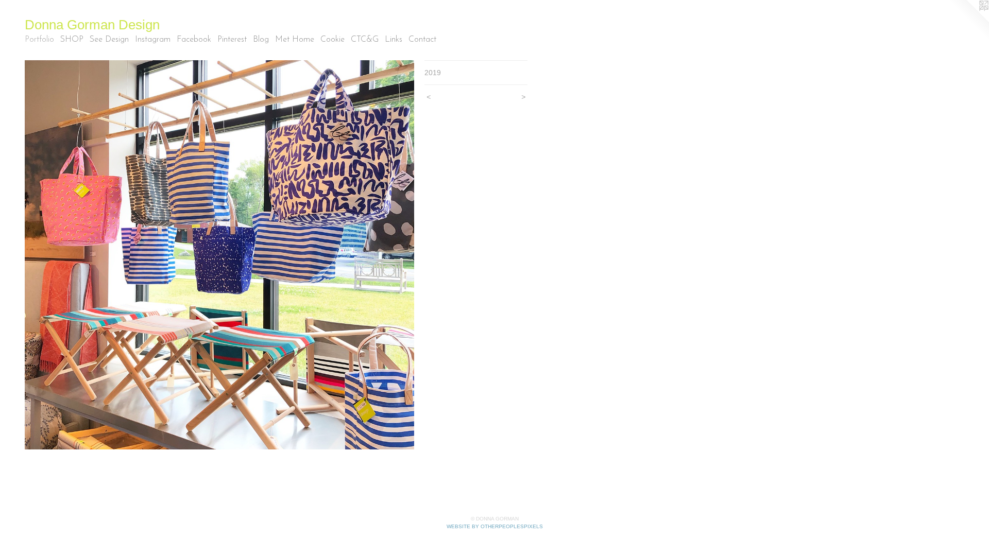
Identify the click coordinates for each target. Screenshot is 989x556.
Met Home (294, 40)
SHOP (71, 40)
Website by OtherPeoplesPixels (495, 526)
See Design (109, 40)
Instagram (152, 40)
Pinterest (232, 40)
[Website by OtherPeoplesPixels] (968, 20)
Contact (422, 40)
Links (393, 40)
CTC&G (365, 40)
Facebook (194, 40)
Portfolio (39, 40)
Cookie (332, 40)
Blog (261, 40)
